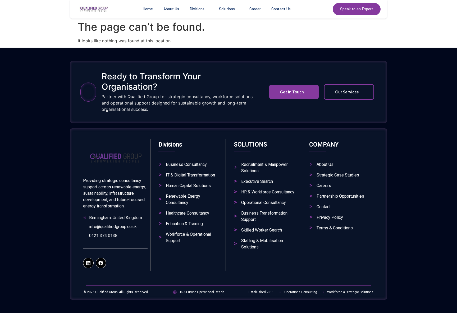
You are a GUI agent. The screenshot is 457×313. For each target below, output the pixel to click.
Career (255, 9)
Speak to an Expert (356, 9)
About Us (171, 9)
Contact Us (281, 9)
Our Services (347, 91)
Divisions (197, 9)
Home (148, 9)
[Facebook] (101, 263)
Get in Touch (292, 91)
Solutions (227, 9)
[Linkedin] (88, 263)
